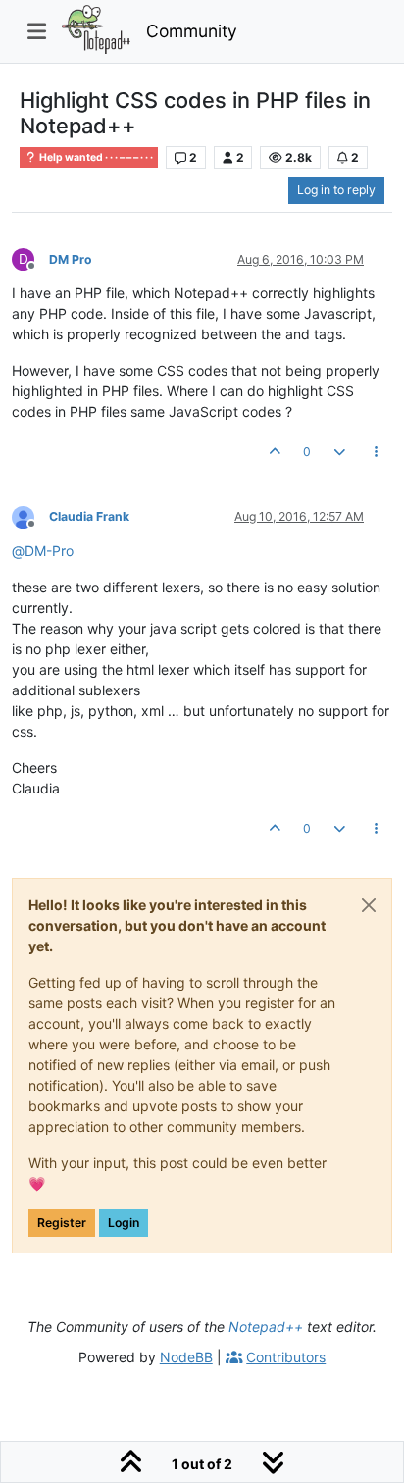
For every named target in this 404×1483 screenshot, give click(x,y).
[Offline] (30, 516)
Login (123, 1222)
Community (191, 31)
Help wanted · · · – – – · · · (95, 157)
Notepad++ (265, 1326)
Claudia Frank (89, 516)
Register (61, 1222)
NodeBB (186, 1357)
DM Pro (70, 259)
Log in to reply (336, 189)
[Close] (368, 905)
